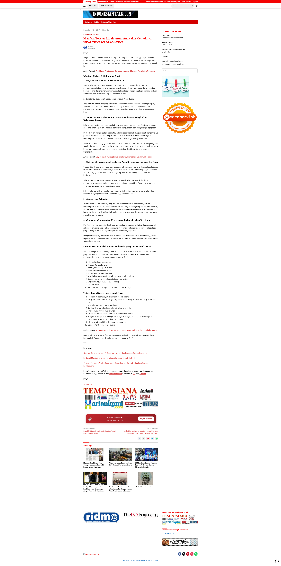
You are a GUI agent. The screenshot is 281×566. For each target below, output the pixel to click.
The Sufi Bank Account (143, 487)
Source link (88, 384)
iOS (134, 373)
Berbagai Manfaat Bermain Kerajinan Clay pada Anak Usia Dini (109, 358)
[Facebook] (179, 554)
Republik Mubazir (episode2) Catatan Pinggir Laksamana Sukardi (99, 431)
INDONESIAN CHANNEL (91, 35)
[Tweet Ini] (143, 438)
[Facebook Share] (139, 438)
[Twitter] (183, 554)
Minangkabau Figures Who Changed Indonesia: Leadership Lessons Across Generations (93, 465)
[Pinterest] (187, 554)
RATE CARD (93, 5)
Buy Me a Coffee (146, 419)
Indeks (96, 22)
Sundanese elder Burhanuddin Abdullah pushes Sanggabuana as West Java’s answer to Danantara (120, 489)
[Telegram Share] (152, 438)
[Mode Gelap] (196, 6)
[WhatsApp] (196, 554)
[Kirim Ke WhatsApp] (156, 438)
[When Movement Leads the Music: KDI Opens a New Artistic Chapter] (121, 454)
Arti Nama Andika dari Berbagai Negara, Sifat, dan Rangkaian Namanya (125, 71)
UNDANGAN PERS (107, 5)
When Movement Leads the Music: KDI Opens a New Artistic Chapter (146, 2)
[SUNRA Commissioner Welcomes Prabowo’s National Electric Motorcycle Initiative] (147, 454)
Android (143, 373)
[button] (192, 5)
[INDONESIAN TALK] (110, 14)
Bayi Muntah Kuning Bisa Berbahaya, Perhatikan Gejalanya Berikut (123, 157)
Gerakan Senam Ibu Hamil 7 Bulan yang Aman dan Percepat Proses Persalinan (115, 353)
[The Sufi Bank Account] (147, 478)
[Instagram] (192, 554)
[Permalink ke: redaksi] (85, 47)
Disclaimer (88, 22)
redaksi (90, 46)
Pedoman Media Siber (108, 22)
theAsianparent (115, 373)
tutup (80, 9)
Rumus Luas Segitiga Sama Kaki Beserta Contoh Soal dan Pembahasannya (126, 330)
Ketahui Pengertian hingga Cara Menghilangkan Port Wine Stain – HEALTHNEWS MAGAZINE (140, 431)
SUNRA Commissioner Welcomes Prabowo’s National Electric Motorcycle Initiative (146, 465)
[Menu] (84, 6)
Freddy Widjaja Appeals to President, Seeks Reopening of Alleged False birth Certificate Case (93, 489)
